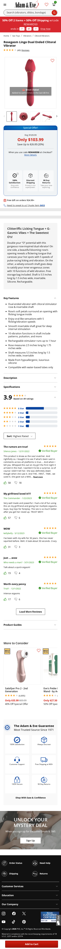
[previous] (5, 116)
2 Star (21, 421)
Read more (38, 477)
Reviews (25, 50)
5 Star (21, 408)
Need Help (44, 862)
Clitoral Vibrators (42, 35)
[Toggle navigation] (5, 4)
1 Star (21, 426)
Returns (43, 873)
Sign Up (30, 840)
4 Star (21, 413)
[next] (55, 116)
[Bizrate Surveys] (55, 920)
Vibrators (27, 35)
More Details (30, 154)
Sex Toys (16, 35)
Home (6, 35)
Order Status (15, 862)
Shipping (13, 873)
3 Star (21, 417)
